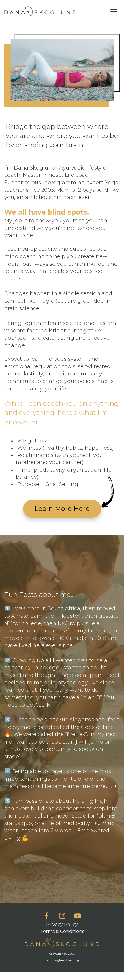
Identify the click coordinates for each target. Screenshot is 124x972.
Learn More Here (62, 509)
